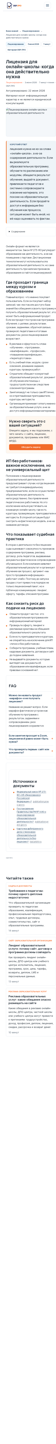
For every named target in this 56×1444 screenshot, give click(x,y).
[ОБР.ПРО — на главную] (14, 5)
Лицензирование (30, 31)
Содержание (18, 231)
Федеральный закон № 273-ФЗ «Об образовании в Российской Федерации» (33, 798)
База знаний (12, 31)
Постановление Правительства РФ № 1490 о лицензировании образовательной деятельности (33, 816)
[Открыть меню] (47, 5)
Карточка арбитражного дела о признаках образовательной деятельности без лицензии (30, 835)
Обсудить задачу (31, 447)
